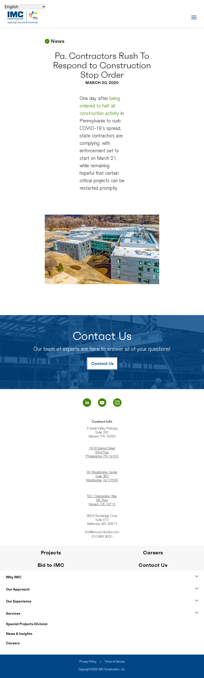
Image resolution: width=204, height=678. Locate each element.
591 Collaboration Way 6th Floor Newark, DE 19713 (102, 500)
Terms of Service (114, 661)
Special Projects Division (27, 624)
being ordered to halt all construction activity (100, 106)
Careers (13, 643)
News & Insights (19, 633)
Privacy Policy (87, 661)
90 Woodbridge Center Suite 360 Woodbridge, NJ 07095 (102, 476)
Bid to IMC (51, 565)
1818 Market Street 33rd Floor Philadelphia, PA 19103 (102, 452)
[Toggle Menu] (194, 17)
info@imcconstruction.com (102, 532)
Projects (51, 552)
